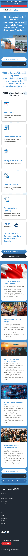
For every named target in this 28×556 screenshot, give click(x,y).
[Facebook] (5, 532)
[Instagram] (2, 532)
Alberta (3, 515)
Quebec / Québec (5, 526)
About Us (3, 493)
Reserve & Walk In (5, 507)
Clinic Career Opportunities (7, 498)
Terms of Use (4, 503)
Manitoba (3, 520)
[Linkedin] (8, 532)
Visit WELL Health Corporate (7, 496)
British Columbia (4, 518)
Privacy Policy (4, 501)
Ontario (3, 523)
